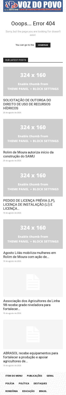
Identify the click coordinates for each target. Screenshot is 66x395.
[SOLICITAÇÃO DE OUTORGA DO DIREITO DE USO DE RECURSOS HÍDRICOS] (33, 81)
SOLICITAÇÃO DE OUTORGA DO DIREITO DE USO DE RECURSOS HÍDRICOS (27, 104)
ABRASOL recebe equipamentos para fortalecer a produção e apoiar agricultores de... (30, 357)
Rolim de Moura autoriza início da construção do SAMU (28, 154)
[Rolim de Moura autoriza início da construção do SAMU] (33, 133)
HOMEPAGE (43, 45)
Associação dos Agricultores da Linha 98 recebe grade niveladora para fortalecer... (31, 305)
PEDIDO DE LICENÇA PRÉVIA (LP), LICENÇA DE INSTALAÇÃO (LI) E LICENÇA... (29, 204)
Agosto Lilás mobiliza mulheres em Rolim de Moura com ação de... (29, 255)
